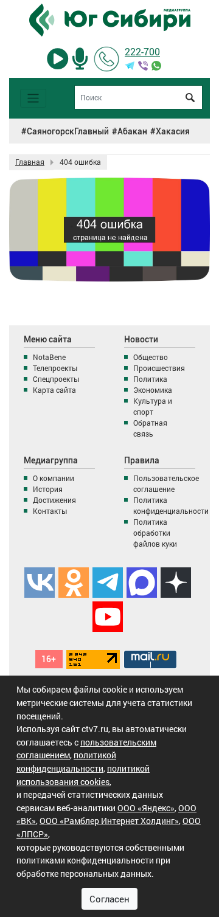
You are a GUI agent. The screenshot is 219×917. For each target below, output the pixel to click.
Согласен (109, 899)
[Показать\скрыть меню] (33, 98)
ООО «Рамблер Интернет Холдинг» (109, 820)
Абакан (132, 131)
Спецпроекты (56, 379)
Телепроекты (55, 368)
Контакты (50, 511)
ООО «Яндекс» (146, 808)
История (48, 489)
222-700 (142, 51)
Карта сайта (54, 390)
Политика (150, 379)
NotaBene (49, 357)
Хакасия (173, 131)
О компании (53, 478)
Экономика (152, 390)
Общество (150, 357)
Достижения (54, 500)
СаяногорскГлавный (68, 131)
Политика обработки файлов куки (155, 532)
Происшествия (159, 368)
